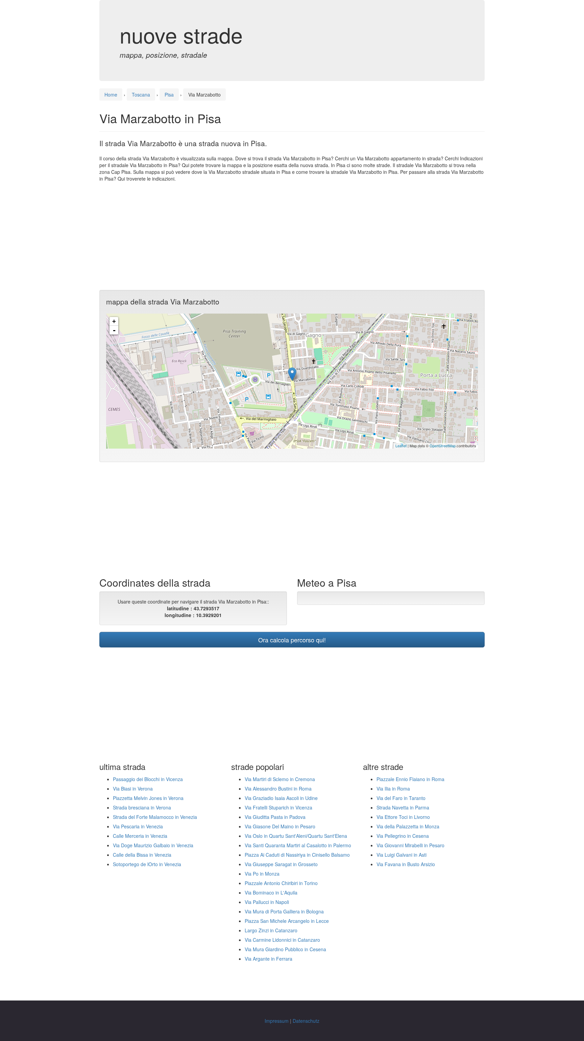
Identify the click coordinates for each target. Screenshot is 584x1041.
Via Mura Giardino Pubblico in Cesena (285, 949)
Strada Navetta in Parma (402, 807)
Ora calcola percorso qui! (292, 639)
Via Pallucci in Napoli (267, 902)
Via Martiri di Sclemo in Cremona (280, 779)
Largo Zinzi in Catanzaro (271, 930)
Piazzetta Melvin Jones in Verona (148, 798)
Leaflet (401, 445)
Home (110, 94)
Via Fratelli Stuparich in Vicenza (278, 807)
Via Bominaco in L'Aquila (271, 892)
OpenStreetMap (443, 445)
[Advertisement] (292, 236)
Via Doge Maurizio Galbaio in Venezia (153, 845)
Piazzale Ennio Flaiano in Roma (410, 779)
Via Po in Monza (262, 873)
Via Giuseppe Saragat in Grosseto (281, 864)
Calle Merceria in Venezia (140, 835)
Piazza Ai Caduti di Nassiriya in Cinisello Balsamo (297, 854)
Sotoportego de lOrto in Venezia (147, 864)
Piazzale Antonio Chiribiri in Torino (281, 883)
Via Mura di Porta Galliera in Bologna (284, 911)
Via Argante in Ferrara (268, 958)
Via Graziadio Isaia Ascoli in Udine (281, 798)
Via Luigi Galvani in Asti (401, 854)
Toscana (141, 94)
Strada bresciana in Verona (142, 807)
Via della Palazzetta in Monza (407, 826)
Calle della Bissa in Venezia (142, 854)
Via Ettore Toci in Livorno (403, 816)
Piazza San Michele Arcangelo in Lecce (287, 920)
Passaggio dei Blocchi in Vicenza (148, 779)
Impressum (277, 1020)
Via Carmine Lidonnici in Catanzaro (282, 939)
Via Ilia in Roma (393, 788)
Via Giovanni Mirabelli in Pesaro (410, 845)
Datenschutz (306, 1020)
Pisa (169, 94)
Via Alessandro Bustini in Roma (278, 788)
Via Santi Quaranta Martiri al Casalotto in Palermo (298, 845)
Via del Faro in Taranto (400, 798)
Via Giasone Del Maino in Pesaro (280, 826)
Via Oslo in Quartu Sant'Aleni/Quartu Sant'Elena (296, 835)
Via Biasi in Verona (133, 788)
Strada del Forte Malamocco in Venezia (155, 816)
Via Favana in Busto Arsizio (405, 864)
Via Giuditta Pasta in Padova (275, 816)
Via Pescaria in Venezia (138, 826)
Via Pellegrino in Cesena (402, 835)
